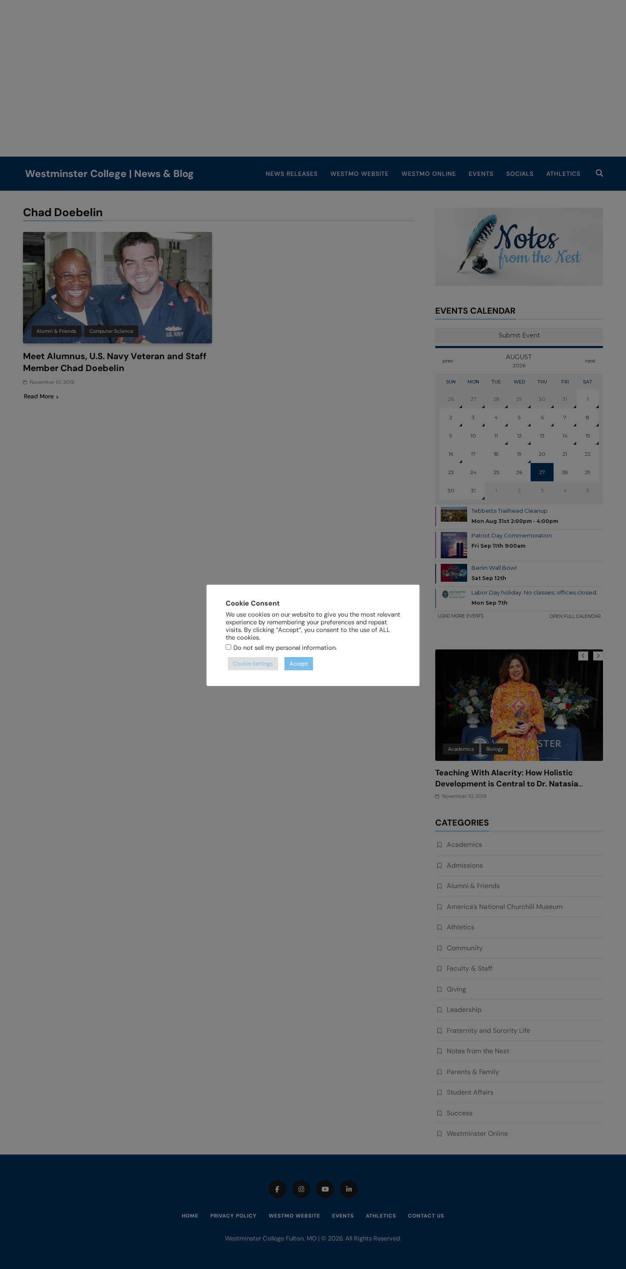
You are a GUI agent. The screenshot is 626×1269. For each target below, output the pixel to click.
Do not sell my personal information (284, 647)
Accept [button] (299, 663)
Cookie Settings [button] (253, 663)
